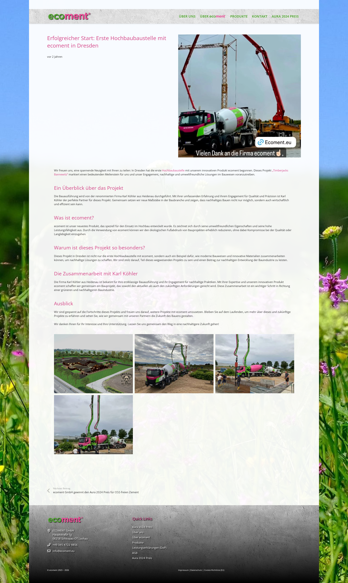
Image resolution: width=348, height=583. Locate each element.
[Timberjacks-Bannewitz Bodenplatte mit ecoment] (93, 424)
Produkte (138, 542)
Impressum (183, 570)
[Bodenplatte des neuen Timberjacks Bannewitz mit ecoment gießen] (254, 363)
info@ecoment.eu (63, 551)
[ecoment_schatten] (69, 16)
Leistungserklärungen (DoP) (149, 547)
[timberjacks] (93, 363)
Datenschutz (196, 570)
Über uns (138, 532)
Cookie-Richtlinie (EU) (214, 570)
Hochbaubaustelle (173, 170)
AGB (135, 553)
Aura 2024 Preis (142, 527)
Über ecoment (141, 537)
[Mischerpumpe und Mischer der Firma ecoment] (174, 363)
